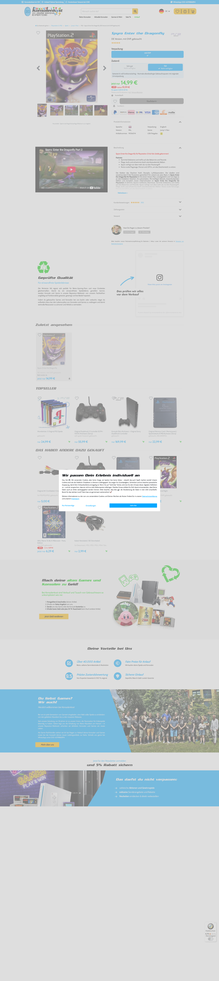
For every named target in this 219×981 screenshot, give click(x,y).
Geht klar (133, 505)
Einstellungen (91, 505)
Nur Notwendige (68, 505)
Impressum (75, 499)
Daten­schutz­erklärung (149, 496)
